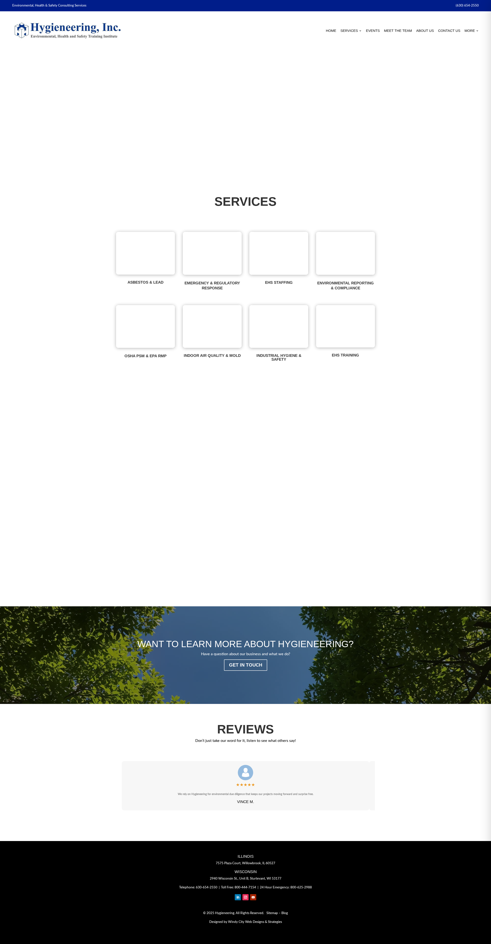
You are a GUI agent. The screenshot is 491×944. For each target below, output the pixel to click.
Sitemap (272, 913)
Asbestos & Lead (245, 96)
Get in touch (245, 664)
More (470, 31)
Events (373, 31)
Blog (284, 913)
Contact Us (449, 31)
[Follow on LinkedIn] (238, 897)
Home (331, 31)
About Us (425, 31)
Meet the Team (398, 31)
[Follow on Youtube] (253, 897)
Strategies (275, 921)
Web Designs (254, 921)
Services (349, 31)
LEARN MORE (245, 132)
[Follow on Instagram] (245, 897)
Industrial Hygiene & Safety (278, 357)
